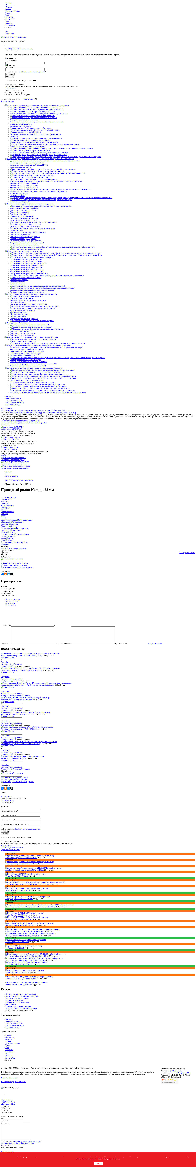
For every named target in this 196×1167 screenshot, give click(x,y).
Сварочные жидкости (19, 280)
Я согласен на (27, 72)
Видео (3, 540)
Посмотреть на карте (9, 1078)
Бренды (8, 13)
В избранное (6, 666)
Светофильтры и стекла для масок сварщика (28, 304)
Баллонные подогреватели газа (23, 210)
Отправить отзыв (155, 644)
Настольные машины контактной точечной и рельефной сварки (35, 134)
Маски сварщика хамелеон (21, 298)
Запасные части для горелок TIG (24, 185)
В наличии (25, 696)
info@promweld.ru (184, 1073)
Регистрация (10, 33)
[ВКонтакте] (2, 574)
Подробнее (5, 662)
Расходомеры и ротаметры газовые (24, 220)
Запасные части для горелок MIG (24, 183)
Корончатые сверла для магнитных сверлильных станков (33, 364)
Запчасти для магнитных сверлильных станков (28, 362)
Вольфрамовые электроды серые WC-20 (26, 267)
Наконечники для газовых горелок (24, 245)
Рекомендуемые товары (14, 403)
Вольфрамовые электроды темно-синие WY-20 (29, 274)
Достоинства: (6, 625)
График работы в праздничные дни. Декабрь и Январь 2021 (24, 423)
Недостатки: (5, 644)
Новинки (9, 396)
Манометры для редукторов (21, 216)
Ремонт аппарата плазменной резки (14, 468)
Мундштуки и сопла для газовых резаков (27, 243)
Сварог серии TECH (9, 449)
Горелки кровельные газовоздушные (25, 237)
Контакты (9, 17)
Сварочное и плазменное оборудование (20, 994)
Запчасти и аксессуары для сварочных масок (28, 300)
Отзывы (8, 7)
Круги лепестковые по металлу (23, 333)
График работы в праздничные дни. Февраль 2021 (20, 421)
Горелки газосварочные (20, 235)
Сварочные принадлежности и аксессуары (21, 996)
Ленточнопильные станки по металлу (25, 354)
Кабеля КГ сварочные (19, 194)
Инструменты (10, 1004)
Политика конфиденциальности (13, 1082)
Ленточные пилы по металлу (22, 356)
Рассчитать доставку (26, 567)
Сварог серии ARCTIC (10, 439)
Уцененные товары (12, 405)
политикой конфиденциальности (106, 1159)
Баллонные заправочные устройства (24, 208)
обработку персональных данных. (32, 72)
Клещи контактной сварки (21, 124)
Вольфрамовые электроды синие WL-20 (26, 271)
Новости (8, 23)
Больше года (10, 603)
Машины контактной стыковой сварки (25, 132)
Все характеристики (187, 553)
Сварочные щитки (18, 302)
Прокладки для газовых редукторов (24, 218)
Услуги (8, 21)
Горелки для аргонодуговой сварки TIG (26, 163)
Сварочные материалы (14, 1000)
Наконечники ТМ (17, 196)
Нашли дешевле (21, 565)
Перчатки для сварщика (20, 315)
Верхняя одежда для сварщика (22, 310)
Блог (7, 15)
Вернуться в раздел (8, 520)
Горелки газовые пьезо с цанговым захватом (28, 233)
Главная (8, 3)
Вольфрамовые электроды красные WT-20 (27, 265)
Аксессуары (5, 530)
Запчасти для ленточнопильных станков (26, 349)
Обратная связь (7, 1100)
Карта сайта (10, 25)
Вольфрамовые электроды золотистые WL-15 (28, 263)
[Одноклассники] (5, 574)
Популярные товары (13, 398)
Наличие (4, 536)
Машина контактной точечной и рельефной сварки (30, 128)
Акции (8, 9)
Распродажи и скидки (13, 400)
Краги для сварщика (18, 313)
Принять (98, 1163)
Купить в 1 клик (21, 563)
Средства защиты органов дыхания (24, 319)
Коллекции (9, 19)
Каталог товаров (7, 102)
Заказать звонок (26, 49)
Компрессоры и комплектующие (18, 1006)
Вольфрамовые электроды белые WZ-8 (26, 259)
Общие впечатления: (63, 644)
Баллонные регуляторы (19, 212)
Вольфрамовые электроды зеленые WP (26, 261)
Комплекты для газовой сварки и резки (25, 241)
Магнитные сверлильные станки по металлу (28, 366)
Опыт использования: (9, 595)
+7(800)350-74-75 (175, 1071)
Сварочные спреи (17, 284)
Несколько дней (11, 601)
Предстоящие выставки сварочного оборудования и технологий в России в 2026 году (43, 413)
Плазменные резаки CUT (20, 167)
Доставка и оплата (12, 11)
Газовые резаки (16, 230)
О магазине (9, 5)
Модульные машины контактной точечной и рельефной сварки (35, 130)
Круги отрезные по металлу (21, 335)
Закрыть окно (10, 88)
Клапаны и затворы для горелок (23, 239)
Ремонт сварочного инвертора (12, 460)
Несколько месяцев (12, 599)
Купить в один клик (26, 1144)
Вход (7, 31)
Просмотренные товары (10, 850)
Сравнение (18, 664)
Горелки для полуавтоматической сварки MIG (29, 165)
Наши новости (6, 408)
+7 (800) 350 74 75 (8, 1102)
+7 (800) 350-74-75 (12, 49)
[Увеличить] (14, 542)
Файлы (3, 538)
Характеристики (7, 528)
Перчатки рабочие (18, 317)
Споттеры (14, 136)
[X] (11, 574)
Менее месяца (10, 605)
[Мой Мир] (8, 574)
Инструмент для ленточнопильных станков (27, 351)
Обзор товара (6, 522)
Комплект (5, 524)
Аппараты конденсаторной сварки (24, 120)
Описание (5, 526)
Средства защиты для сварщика (17, 1002)
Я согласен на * (22, 1142)
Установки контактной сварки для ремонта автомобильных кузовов (36, 122)
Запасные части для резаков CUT (24, 187)
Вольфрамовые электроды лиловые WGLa (27, 269)
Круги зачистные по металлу (22, 331)
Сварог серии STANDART (11, 429)
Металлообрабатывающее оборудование (21, 1008)
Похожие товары (7, 534)
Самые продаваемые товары (12, 848)
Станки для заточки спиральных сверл (25, 360)
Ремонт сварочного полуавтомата (14, 464)
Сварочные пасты (17, 282)
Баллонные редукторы (20, 214)
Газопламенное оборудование (16, 998)
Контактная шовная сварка (21, 126)
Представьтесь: (121, 644)
